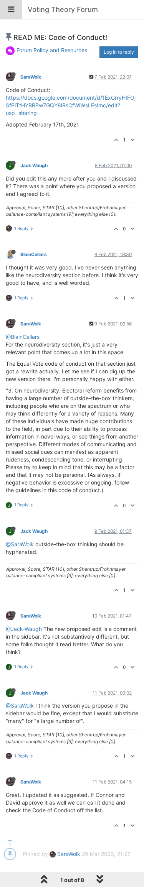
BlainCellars (33, 254)
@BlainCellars (23, 336)
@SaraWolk (20, 544)
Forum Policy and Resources (52, 50)
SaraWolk (30, 77)
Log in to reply (119, 52)
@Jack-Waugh (24, 629)
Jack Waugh (34, 165)
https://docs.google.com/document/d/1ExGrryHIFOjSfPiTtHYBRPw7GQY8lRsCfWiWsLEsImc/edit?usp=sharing (71, 105)
